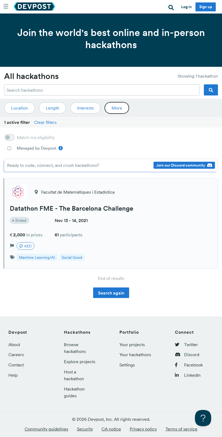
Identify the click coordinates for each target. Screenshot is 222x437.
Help (13, 375)
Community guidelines (46, 429)
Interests (85, 108)
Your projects (132, 344)
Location (19, 108)
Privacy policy (143, 429)
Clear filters (45, 122)
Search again (111, 293)
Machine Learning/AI (37, 257)
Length (52, 108)
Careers (16, 354)
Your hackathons (135, 354)
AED (27, 246)
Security (85, 429)
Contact (16, 365)
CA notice (111, 429)
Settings (127, 365)
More (117, 108)
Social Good (72, 257)
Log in (186, 6)
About (14, 344)
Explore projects (79, 361)
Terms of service (181, 429)
